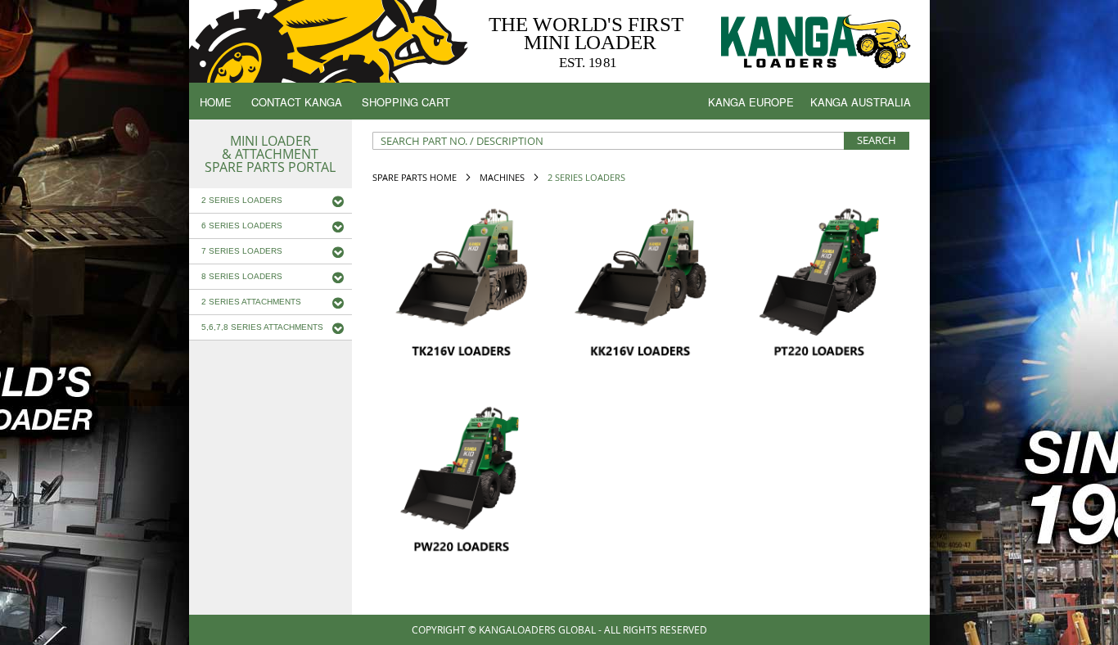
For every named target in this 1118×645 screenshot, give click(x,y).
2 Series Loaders (241, 200)
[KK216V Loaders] (640, 280)
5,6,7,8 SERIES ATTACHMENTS (262, 327)
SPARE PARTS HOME (415, 177)
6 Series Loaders (241, 225)
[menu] (559, 105)
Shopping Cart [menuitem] (406, 102)
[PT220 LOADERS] (819, 280)
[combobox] (640, 141)
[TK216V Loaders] (462, 280)
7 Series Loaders (241, 250)
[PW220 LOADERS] (462, 476)
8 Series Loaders (241, 276)
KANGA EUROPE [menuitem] (751, 102)
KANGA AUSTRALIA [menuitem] (860, 102)
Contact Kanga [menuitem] (296, 102)
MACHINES (503, 177)
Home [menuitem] (216, 102)
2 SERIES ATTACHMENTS (251, 301)
